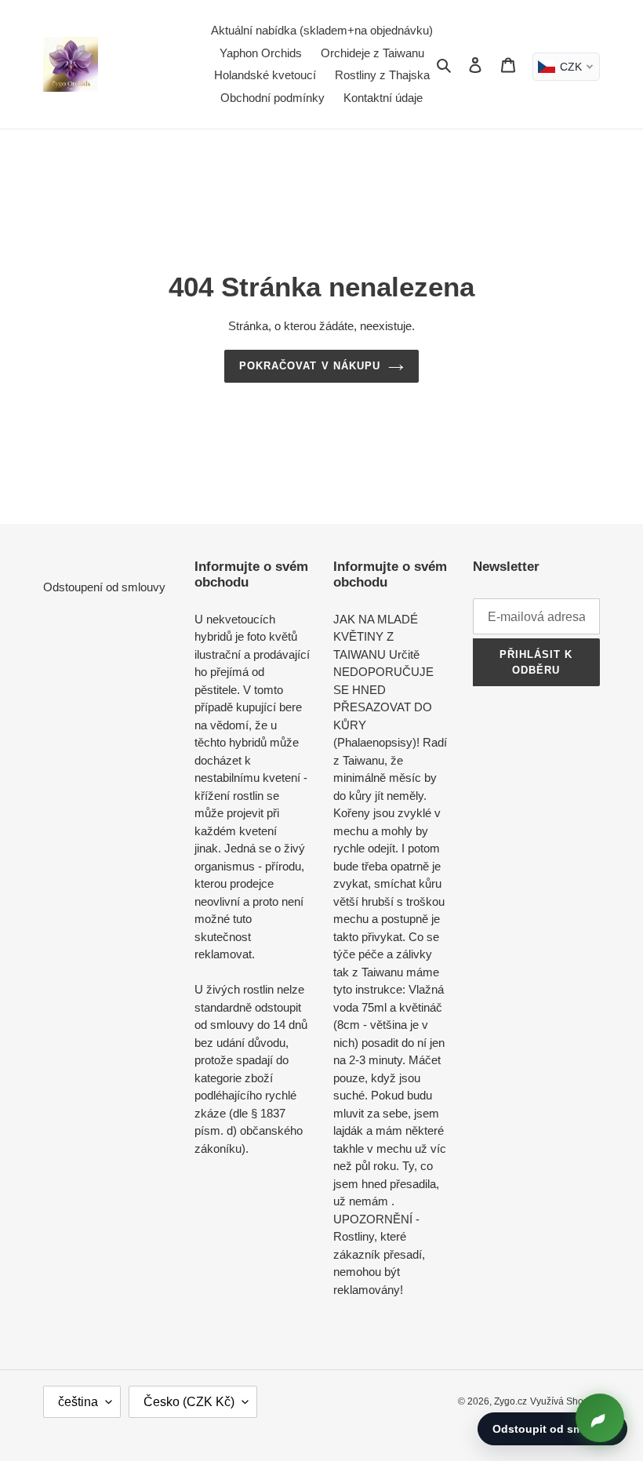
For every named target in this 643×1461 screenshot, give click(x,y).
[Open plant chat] (600, 1418)
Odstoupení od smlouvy (104, 587)
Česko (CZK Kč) (188, 1401)
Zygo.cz (510, 1401)
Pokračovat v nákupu (309, 366)
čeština (78, 1401)
